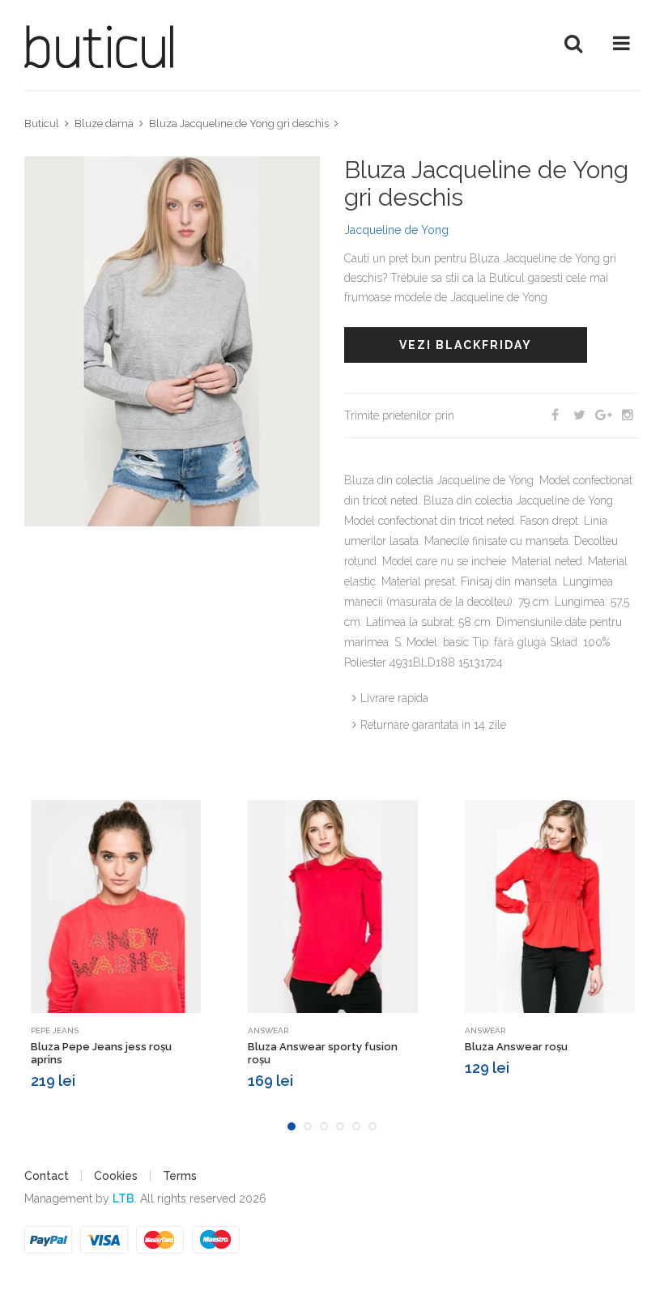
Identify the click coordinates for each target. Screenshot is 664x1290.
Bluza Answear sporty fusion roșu (323, 1053)
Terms (180, 1175)
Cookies (116, 1175)
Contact (46, 1175)
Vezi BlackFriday (465, 344)
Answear (268, 1030)
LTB (123, 1198)
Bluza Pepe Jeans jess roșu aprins (101, 1053)
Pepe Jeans (55, 1030)
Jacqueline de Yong (396, 230)
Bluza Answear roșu (516, 1047)
